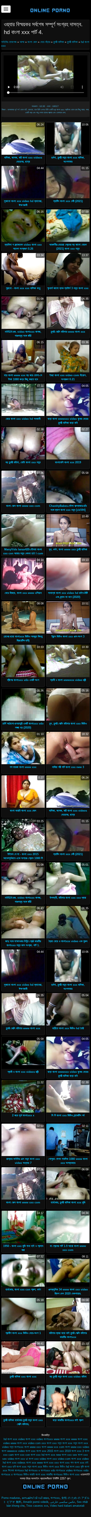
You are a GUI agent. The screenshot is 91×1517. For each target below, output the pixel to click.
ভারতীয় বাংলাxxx (54, 1474)
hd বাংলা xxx (10, 1439)
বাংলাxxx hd (21, 1470)
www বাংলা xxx (62, 1439)
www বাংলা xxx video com (26, 1443)
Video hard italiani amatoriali (67, 1505)
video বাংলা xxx (27, 1439)
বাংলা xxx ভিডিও (40, 1466)
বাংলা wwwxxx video (13, 1451)
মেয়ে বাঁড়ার (45, 42)
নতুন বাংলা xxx (65, 1443)
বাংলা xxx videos (16, 1462)
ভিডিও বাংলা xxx (71, 1474)
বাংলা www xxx (32, 1447)
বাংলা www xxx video (77, 1447)
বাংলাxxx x (7, 1474)
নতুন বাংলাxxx (16, 1447)
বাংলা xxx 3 (78, 1451)
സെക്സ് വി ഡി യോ (35, 1497)
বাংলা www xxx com (53, 1447)
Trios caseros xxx (37, 1505)
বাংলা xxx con (22, 1454)
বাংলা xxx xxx (51, 1462)
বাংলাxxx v (34, 1470)
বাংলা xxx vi (21, 1458)
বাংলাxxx (55, 1497)
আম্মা (22, 42)
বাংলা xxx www (34, 1462)
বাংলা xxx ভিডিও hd (59, 1466)
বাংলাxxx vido (80, 1470)
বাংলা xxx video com (58, 1458)
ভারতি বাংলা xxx (38, 1474)
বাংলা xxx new (53, 1454)
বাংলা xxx (31, 1451)
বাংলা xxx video (37, 1458)
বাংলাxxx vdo (48, 1470)
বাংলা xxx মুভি (77, 1466)
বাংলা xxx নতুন (24, 1466)
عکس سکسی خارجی (62, 1501)
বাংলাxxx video (64, 1470)
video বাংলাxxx (44, 1439)
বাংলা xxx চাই (81, 1462)
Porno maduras (10, 1497)
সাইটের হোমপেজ (9, 42)
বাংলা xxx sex (69, 1454)
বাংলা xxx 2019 (62, 1451)
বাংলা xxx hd (37, 1454)
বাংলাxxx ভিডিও (21, 1474)
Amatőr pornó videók (35, 1501)
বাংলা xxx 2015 (44, 1451)
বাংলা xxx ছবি (9, 1466)
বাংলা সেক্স (32, 42)
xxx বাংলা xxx (49, 1443)
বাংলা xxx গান (67, 1462)
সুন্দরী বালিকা (58, 42)
